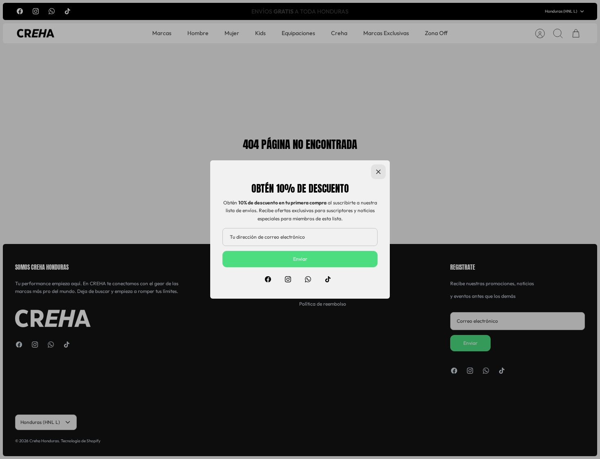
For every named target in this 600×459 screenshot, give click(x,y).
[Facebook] (268, 279)
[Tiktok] (328, 279)
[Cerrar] (378, 171)
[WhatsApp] (308, 279)
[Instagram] (288, 279)
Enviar (300, 259)
